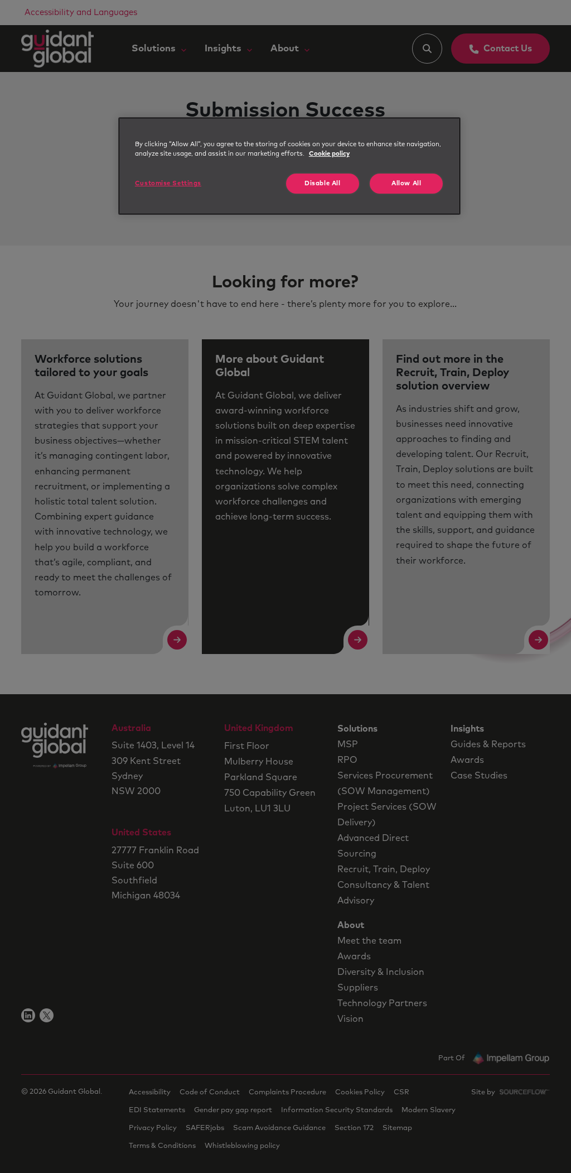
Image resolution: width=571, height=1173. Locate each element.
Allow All (406, 183)
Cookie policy (329, 154)
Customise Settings (168, 183)
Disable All (322, 183)
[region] (289, 166)
